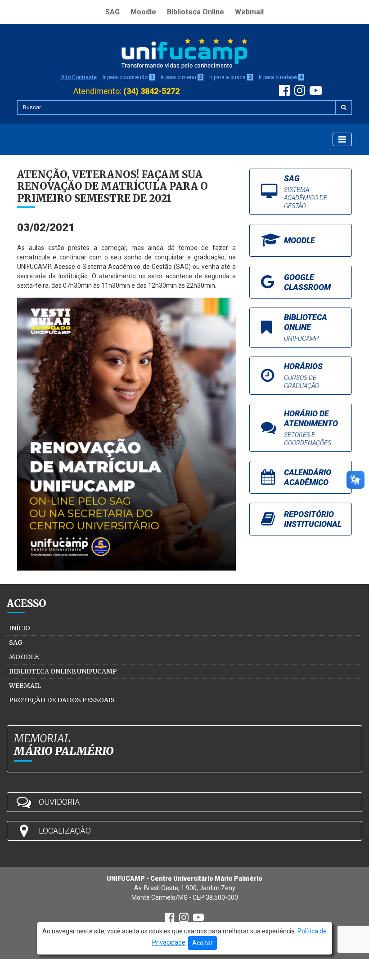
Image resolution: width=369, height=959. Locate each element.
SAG (112, 12)
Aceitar (202, 942)
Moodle (143, 12)
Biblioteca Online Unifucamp (63, 671)
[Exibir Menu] (342, 139)
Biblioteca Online (195, 12)
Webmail (249, 12)
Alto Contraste (79, 77)
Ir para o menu (181, 77)
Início (19, 628)
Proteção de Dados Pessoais (62, 700)
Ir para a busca (230, 77)
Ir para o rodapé (281, 77)
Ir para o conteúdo (128, 77)
